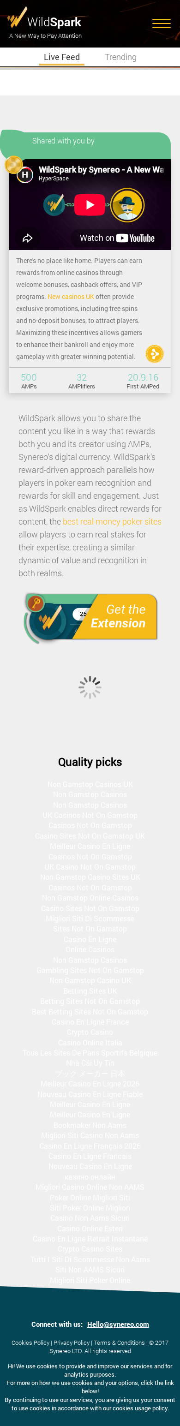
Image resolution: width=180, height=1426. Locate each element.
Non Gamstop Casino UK (90, 980)
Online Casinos (90, 949)
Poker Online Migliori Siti (90, 1197)
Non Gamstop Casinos (90, 794)
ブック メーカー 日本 (90, 1073)
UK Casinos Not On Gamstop (90, 815)
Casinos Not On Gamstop (90, 825)
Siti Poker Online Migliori (90, 1207)
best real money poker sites (112, 521)
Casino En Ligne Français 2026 (90, 1146)
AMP (154, 354)
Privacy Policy (72, 1342)
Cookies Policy (30, 1342)
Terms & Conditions (119, 1342)
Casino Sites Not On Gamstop (90, 908)
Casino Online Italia (90, 1042)
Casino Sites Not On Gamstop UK (90, 836)
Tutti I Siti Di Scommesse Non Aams (90, 1259)
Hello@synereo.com (118, 1324)
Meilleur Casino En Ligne (90, 846)
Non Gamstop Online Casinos (90, 897)
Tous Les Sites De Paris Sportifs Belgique (90, 1052)
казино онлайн (90, 1176)
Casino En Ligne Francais (90, 1156)
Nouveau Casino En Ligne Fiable (90, 1094)
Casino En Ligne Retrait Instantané (90, 1238)
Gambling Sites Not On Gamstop (90, 970)
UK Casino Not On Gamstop (90, 866)
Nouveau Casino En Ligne (90, 1166)
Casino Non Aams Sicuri (90, 1218)
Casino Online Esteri (90, 1228)
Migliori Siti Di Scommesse (90, 918)
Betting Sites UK (90, 991)
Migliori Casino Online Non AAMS (90, 1187)
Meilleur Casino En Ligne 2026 (90, 1083)
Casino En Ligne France (90, 1021)
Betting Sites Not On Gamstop (90, 1001)
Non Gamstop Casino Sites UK (90, 877)
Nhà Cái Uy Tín (90, 1063)
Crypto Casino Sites (90, 1248)
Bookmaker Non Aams (90, 1125)
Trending (121, 56)
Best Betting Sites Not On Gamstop (90, 1011)
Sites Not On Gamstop (90, 928)
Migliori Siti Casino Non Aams (90, 1135)
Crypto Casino (90, 1032)
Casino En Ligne (90, 939)
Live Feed (62, 56)
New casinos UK (71, 296)
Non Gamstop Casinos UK (90, 784)
